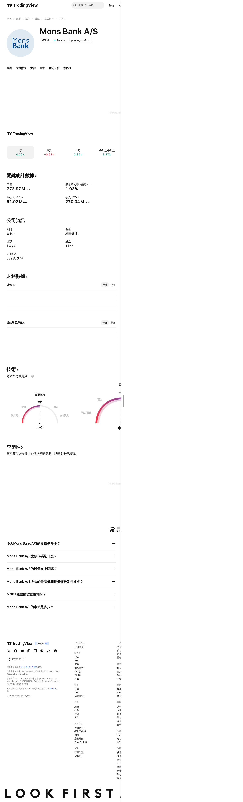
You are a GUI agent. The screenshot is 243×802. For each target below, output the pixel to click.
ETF (76, 660)
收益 (76, 710)
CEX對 (77, 671)
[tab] (105, 284)
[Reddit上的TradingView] (55, 651)
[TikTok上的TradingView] (48, 651)
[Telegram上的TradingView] (42, 651)
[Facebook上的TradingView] (15, 651)
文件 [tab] (33, 68)
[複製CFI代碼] (21, 258)
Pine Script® (81, 742)
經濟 (76, 706)
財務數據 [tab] (21, 68)
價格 (119, 650)
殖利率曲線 (80, 731)
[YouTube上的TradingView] (22, 651)
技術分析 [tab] (54, 68)
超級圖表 (79, 646)
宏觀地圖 (79, 738)
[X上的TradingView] (9, 651)
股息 (76, 713)
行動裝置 (79, 752)
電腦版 (77, 756)
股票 (76, 657)
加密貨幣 (79, 667)
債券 (76, 664)
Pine (76, 678)
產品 (111, 5)
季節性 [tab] (67, 68)
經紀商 (120, 671)
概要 (119, 667)
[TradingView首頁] (22, 5)
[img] (85, 40)
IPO (76, 717)
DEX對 (77, 675)
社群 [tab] (42, 68)
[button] (116, 5)
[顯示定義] (14, 184)
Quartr (53, 688)
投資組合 (79, 727)
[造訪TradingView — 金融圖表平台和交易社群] (20, 133)
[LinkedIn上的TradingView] (35, 651)
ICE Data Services (28, 666)
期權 (76, 734)
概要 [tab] (9, 68)
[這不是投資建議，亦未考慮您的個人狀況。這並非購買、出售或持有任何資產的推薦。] (32, 376)
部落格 (120, 713)
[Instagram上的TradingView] (28, 651)
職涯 (119, 721)
